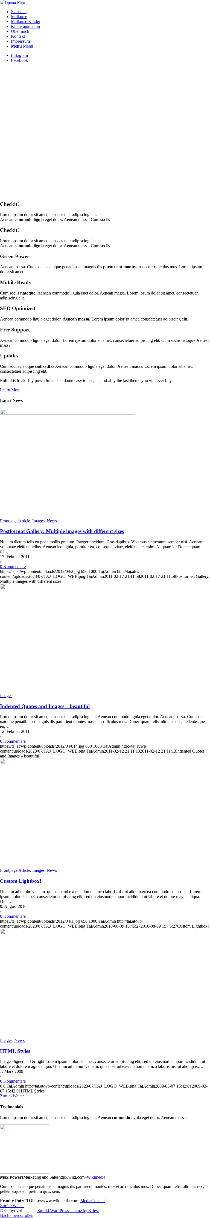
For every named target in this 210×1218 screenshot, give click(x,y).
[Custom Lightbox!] (67, 762)
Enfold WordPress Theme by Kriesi (68, 1210)
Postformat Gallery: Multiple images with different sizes (62, 531)
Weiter (18, 1096)
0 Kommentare (13, 566)
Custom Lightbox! (20, 881)
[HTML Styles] (67, 932)
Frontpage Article (15, 520)
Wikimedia (96, 1177)
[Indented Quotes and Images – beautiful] (67, 587)
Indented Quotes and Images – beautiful (45, 706)
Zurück (6, 1096)
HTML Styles (15, 1051)
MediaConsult (92, 1200)
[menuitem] (110, 11)
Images (38, 520)
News (52, 520)
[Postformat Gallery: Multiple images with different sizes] (67, 413)
